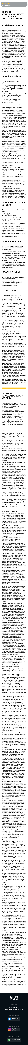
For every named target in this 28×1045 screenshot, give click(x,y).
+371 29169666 (14, 1007)
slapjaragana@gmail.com (14, 1009)
